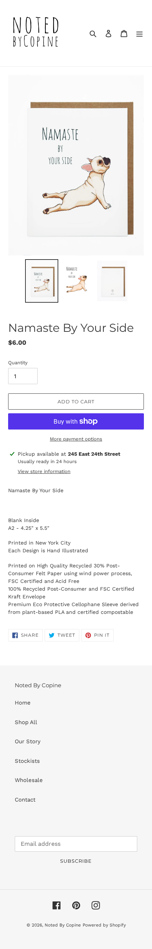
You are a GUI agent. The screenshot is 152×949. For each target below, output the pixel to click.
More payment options (76, 439)
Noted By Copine (63, 925)
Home (23, 702)
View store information (44, 471)
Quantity (18, 362)
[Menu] (139, 33)
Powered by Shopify (104, 925)
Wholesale (29, 780)
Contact (25, 799)
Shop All (26, 722)
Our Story (28, 741)
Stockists (27, 761)
